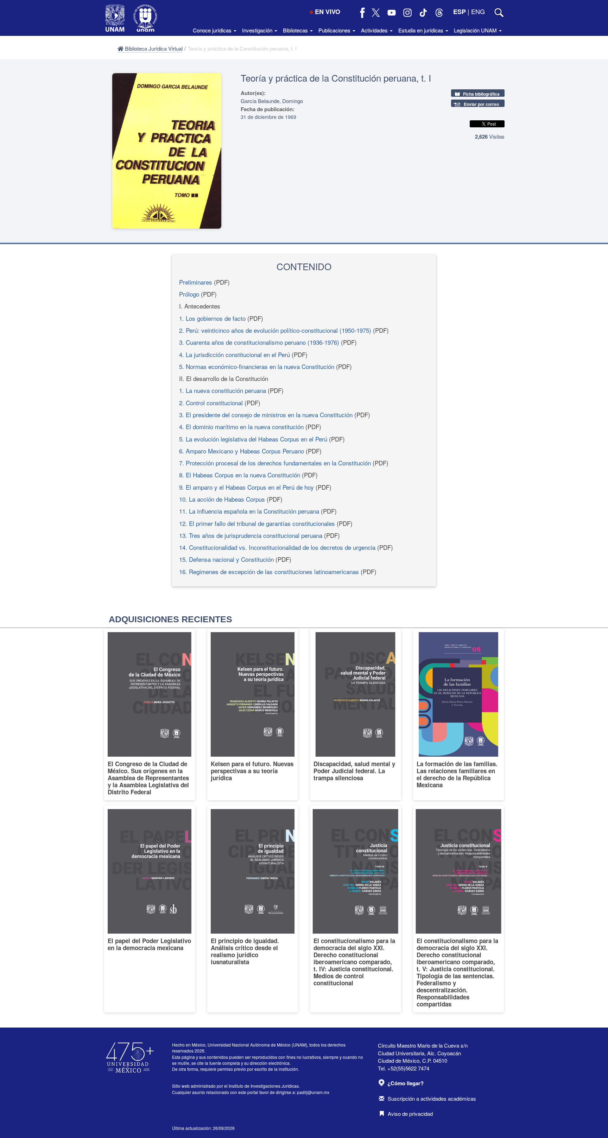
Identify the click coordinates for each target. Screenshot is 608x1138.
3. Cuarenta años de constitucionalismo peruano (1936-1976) (259, 342)
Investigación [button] (258, 30)
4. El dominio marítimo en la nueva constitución (241, 426)
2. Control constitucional (211, 402)
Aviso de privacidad (410, 1113)
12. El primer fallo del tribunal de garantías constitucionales (257, 523)
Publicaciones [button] (335, 30)
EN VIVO (327, 11)
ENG (478, 11)
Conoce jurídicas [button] (213, 30)
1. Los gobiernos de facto (212, 318)
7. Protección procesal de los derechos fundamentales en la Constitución (275, 462)
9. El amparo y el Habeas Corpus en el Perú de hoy (246, 487)
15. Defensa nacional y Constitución (226, 559)
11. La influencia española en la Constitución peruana (249, 511)
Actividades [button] (375, 30)
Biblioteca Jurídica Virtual (153, 48)
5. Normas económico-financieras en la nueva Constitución (256, 366)
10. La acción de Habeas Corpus (222, 499)
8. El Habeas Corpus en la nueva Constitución (239, 474)
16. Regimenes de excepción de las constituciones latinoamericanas (269, 571)
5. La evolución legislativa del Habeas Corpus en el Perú (253, 438)
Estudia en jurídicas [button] (421, 30)
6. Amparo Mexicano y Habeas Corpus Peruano (241, 450)
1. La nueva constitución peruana (222, 390)
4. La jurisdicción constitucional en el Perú (234, 354)
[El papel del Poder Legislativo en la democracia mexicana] (149, 909)
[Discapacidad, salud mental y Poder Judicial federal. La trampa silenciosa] (355, 714)
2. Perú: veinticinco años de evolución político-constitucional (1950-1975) (275, 330)
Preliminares (195, 282)
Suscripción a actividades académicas (432, 1098)
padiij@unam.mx (313, 1092)
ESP (459, 11)
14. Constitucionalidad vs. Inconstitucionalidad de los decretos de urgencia (277, 547)
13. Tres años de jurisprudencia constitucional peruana (250, 535)
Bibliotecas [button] (296, 30)
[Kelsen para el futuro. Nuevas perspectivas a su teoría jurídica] (252, 714)
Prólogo (189, 294)
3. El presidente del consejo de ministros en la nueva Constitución (266, 414)
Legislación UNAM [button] (476, 30)
